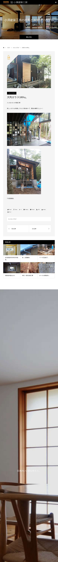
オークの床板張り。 (44, 275)
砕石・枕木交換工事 (27, 275)
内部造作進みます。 (10, 275)
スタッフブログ (12, 93)
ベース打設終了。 (44, 257)
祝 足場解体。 (26, 257)
